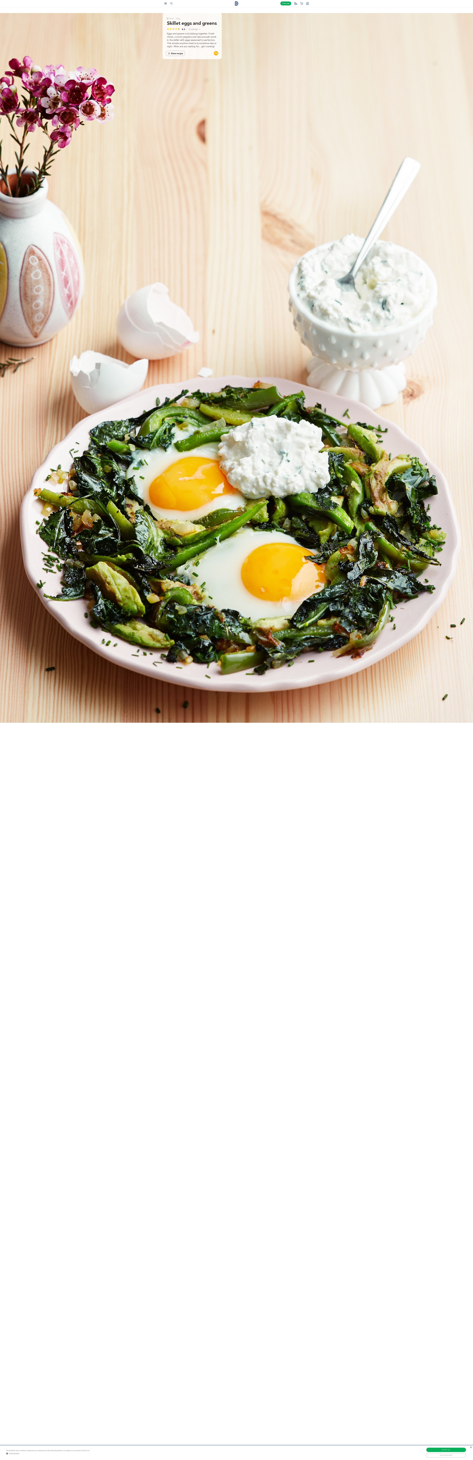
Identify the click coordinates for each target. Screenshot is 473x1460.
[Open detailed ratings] (199, 29)
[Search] (171, 3)
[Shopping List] (301, 3)
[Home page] (236, 3)
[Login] (307, 3)
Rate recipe (177, 53)
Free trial (285, 3)
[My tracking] (295, 3)
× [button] (471, 1447)
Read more (85, 1450)
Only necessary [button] (446, 1455)
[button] (48, 1453)
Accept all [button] (446, 1450)
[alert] (236, 1452)
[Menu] (165, 3)
